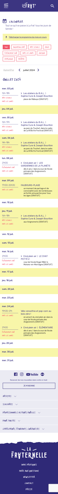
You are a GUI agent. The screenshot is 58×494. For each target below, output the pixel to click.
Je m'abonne (29, 386)
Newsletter (29, 477)
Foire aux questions (29, 471)
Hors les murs (28, 53)
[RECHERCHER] (52, 6)
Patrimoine (9, 59)
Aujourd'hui (8, 70)
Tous (6, 47)
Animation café (19, 47)
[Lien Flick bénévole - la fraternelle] (42, 375)
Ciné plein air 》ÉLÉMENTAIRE (38, 327)
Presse (29, 489)
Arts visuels (35, 47)
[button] (6, 5)
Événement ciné (11, 53)
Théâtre (21, 59)
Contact (29, 483)
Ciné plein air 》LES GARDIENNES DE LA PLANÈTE (35, 164)
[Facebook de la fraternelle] (15, 375)
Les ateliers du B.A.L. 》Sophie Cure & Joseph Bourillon (37, 94)
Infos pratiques (29, 465)
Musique (42, 53)
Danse (47, 47)
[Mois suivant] (38, 70)
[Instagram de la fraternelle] (21, 375)
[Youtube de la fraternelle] (32, 374)
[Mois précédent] (19, 70)
